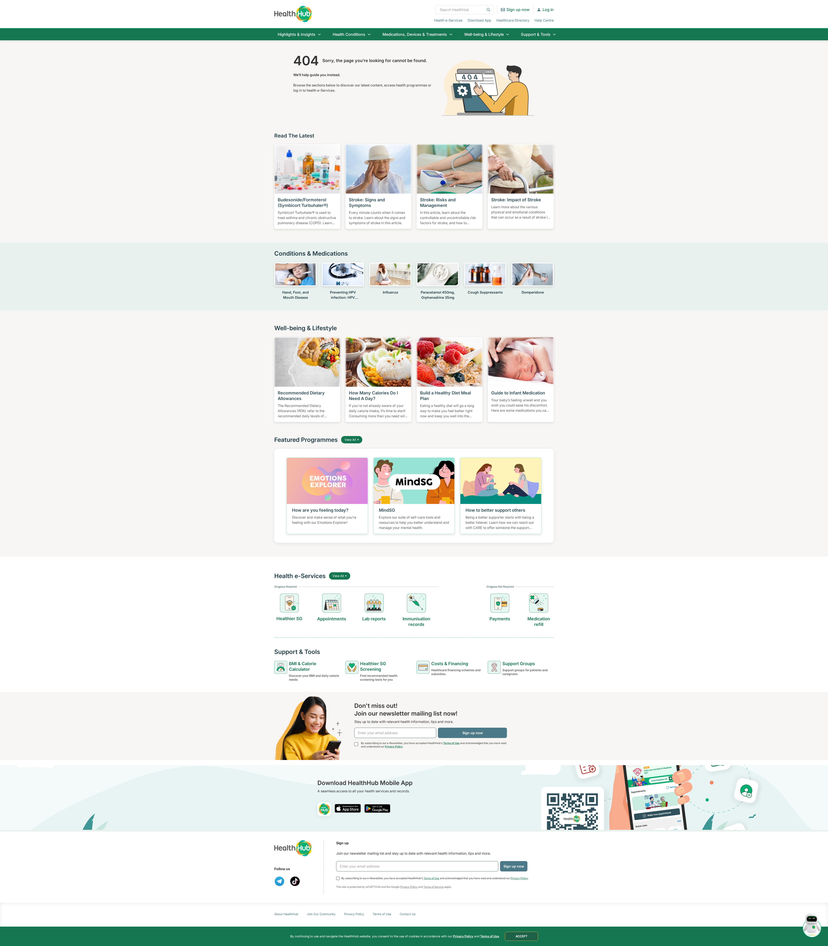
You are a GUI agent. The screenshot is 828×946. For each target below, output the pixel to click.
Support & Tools (535, 34)
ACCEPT (521, 936)
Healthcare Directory (512, 20)
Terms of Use (451, 743)
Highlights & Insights (296, 34)
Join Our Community (321, 914)
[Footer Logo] (293, 848)
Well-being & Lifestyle (484, 34)
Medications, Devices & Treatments (415, 34)
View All (350, 439)
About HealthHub (286, 914)
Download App (479, 20)
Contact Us (408, 914)
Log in (548, 9)
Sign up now (518, 9)
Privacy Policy (394, 746)
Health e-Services (448, 20)
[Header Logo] (293, 14)
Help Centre (544, 20)
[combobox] (464, 9)
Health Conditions (349, 34)
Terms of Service (433, 886)
